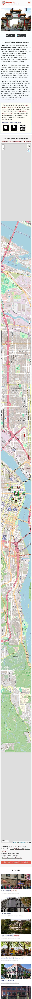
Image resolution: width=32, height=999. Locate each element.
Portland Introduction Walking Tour (12, 858)
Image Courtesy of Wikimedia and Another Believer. (12, 916)
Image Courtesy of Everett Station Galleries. (10, 983)
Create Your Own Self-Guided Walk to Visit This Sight (16, 142)
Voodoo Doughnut (6, 891)
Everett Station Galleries (7, 981)
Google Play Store (7, 113)
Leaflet (14, 842)
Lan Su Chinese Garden (7, 936)
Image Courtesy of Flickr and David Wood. (10, 893)
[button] (16, 493)
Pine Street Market (6, 913)
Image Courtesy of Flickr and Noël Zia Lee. (10, 100)
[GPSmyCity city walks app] (10, 3)
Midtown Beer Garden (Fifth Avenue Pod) (12, 958)
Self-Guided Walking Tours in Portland (15, 106)
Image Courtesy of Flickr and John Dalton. (9, 961)
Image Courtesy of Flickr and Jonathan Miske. (10, 938)
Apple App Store (21, 111)
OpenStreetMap (21, 842)
